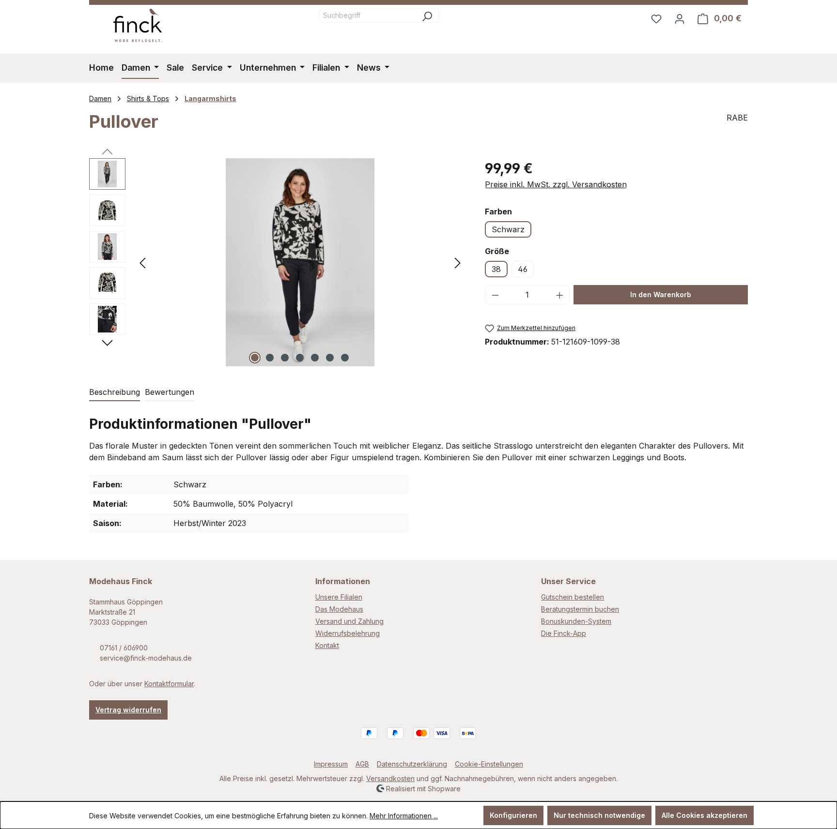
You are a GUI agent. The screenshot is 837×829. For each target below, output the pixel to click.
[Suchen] (427, 15)
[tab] (114, 392)
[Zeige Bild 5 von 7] (315, 358)
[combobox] (367, 15)
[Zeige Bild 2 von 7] (270, 358)
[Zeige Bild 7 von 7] (345, 358)
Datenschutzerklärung (412, 764)
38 (496, 269)
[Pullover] (300, 262)
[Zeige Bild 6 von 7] (330, 358)
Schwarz (508, 229)
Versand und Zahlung (349, 621)
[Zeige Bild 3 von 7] (285, 358)
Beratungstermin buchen (580, 609)
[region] (277, 262)
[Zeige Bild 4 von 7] (300, 358)
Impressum (331, 764)
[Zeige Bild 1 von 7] (255, 358)
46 (522, 269)
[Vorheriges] (142, 262)
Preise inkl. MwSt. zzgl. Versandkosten (556, 184)
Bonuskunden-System (576, 621)
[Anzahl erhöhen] (560, 294)
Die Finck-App (563, 633)
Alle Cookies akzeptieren (704, 815)
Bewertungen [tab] (169, 392)
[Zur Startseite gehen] (137, 25)
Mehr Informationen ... (404, 816)
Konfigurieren (513, 815)
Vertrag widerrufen (128, 710)
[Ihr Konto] (679, 18)
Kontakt (327, 645)
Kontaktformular (169, 683)
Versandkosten (390, 778)
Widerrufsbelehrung (347, 633)
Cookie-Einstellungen (489, 764)
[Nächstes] (457, 262)
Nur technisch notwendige (599, 815)
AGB (362, 764)
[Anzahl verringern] (495, 294)
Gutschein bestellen (572, 597)
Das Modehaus (339, 609)
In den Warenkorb (660, 294)
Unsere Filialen (338, 597)
